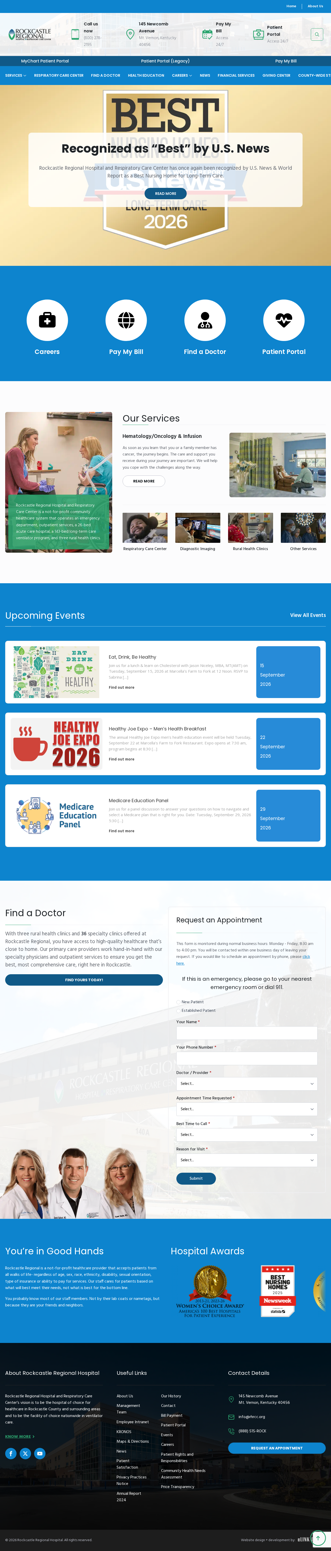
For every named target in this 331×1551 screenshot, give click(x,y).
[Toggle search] (317, 34)
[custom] (11, 1453)
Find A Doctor (105, 75)
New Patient (193, 1002)
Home (291, 6)
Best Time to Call (193, 1124)
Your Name (188, 1022)
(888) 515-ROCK (252, 1431)
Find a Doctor (205, 351)
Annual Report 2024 (129, 1497)
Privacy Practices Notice (132, 1480)
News (205, 75)
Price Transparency (177, 1487)
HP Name (174, 911)
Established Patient (199, 1011)
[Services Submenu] (24, 71)
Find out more (121, 688)
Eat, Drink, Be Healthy (132, 657)
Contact (168, 1406)
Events (167, 1435)
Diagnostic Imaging (197, 549)
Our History (171, 1396)
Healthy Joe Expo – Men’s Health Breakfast (157, 728)
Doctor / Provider (193, 1073)
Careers (180, 75)
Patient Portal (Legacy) (165, 61)
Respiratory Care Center (59, 75)
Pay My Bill (286, 61)
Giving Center (276, 75)
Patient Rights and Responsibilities (177, 1458)
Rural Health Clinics (250, 549)
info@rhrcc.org (252, 1417)
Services (13, 75)
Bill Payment (172, 1416)
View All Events (308, 615)
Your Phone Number (196, 1047)
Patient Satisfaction (127, 1464)
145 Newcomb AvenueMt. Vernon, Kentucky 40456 (264, 1399)
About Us (315, 6)
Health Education (146, 75)
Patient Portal (284, 351)
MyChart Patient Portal (45, 61)
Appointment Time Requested (205, 1098)
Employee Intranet (133, 1422)
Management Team (128, 1409)
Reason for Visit (192, 1149)
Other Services (303, 549)
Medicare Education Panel (138, 800)
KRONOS (124, 1432)
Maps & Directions (133, 1442)
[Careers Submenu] (190, 71)
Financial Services (236, 75)
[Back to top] (318, 1538)
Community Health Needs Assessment (183, 1474)
